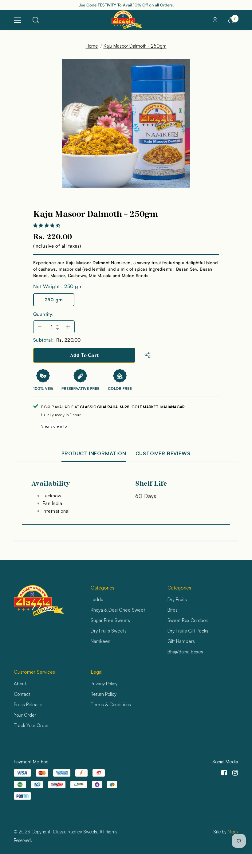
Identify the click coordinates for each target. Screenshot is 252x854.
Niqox (233, 832)
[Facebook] (223, 773)
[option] (126, 123)
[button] (47, 225)
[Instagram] (234, 773)
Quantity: (43, 314)
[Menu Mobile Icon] (17, 20)
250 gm (54, 300)
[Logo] (127, 19)
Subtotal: (43, 340)
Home (92, 46)
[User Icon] (215, 20)
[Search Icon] (35, 20)
